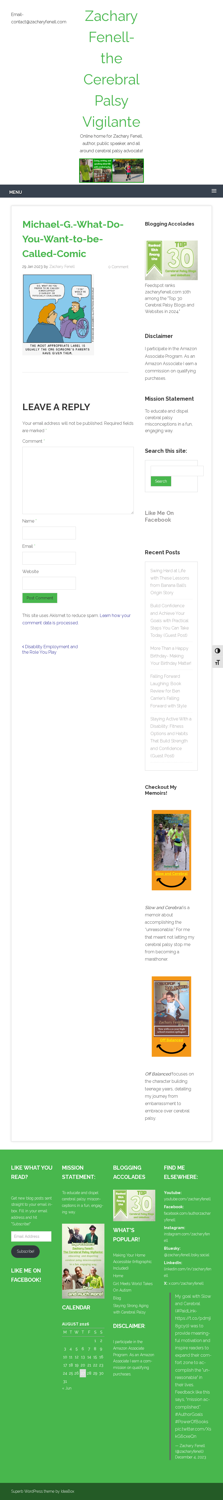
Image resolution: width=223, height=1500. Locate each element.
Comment (33, 441)
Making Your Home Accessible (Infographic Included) (132, 1261)
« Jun (67, 1388)
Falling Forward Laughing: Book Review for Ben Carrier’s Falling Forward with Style (168, 691)
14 (89, 1357)
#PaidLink (185, 1311)
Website (30, 571)
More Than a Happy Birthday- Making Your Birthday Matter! (170, 656)
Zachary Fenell (62, 266)
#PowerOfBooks (191, 1421)
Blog (117, 1298)
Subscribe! (25, 1251)
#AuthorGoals (189, 1414)
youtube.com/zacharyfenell (187, 1199)
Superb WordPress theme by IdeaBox (42, 1491)
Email (28, 546)
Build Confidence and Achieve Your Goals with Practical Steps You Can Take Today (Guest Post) (169, 620)
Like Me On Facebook (159, 516)
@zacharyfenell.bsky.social (186, 1255)
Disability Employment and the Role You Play (50, 649)
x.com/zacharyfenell (186, 1283)
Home (118, 1276)
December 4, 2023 (190, 1457)
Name (29, 521)
